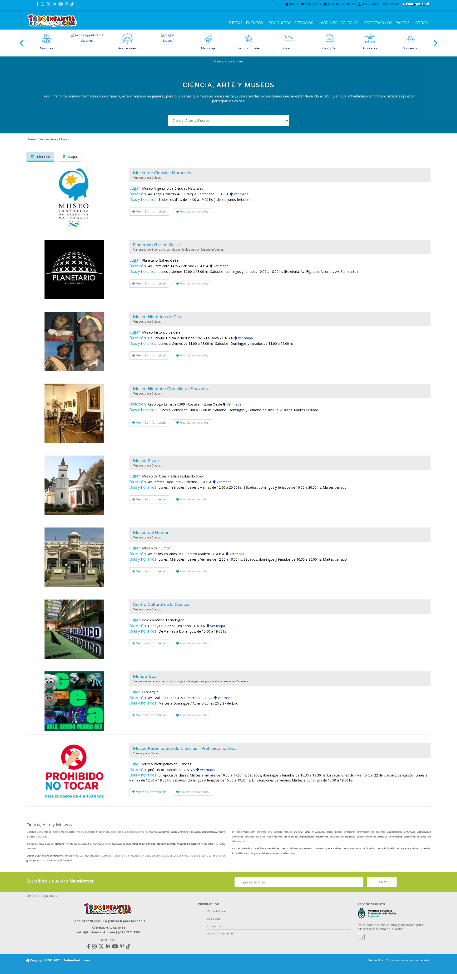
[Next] (435, 43)
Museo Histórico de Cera (158, 316)
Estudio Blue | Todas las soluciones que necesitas (399, 960)
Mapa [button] (72, 156)
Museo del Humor (151, 532)
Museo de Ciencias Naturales (162, 172)
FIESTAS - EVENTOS (246, 23)
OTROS (421, 23)
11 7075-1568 (130, 932)
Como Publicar (216, 911)
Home (31, 139)
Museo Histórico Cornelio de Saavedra (171, 388)
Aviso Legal (214, 918)
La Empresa (214, 926)
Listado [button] (43, 156)
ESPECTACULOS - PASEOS (387, 23)
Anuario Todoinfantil (220, 933)
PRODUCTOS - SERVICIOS (290, 23)
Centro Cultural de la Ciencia (161, 604)
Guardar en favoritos (194, 211)
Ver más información (150, 211)
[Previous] (22, 43)
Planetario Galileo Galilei (157, 244)
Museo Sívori (146, 460)
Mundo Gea (144, 676)
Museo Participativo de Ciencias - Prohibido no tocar (185, 748)
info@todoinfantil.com (96, 932)
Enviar (382, 882)
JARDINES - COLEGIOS (338, 23)
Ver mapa (240, 194)
